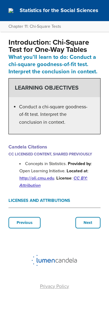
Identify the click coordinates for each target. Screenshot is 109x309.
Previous (24, 222)
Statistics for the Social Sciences (59, 10)
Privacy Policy (54, 286)
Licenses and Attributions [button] (39, 200)
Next (88, 222)
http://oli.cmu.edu (36, 178)
